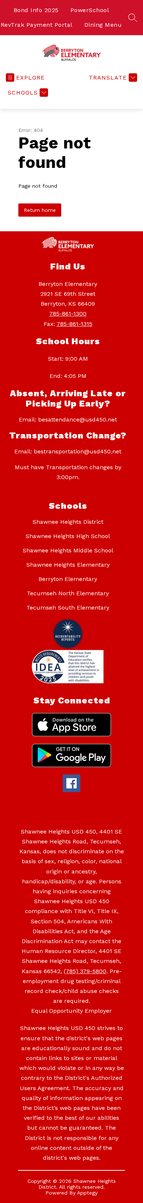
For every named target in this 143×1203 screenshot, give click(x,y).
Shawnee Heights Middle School (68, 550)
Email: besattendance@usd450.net (68, 419)
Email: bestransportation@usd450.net (67, 451)
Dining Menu (103, 24)
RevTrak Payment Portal (37, 24)
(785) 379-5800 (85, 971)
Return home (40, 210)
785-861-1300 (68, 313)
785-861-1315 (74, 323)
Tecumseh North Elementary (68, 593)
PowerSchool (89, 10)
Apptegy (87, 1193)
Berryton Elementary (67, 578)
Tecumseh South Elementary (67, 607)
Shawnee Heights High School (68, 536)
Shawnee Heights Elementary (68, 564)
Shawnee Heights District (68, 521)
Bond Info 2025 (36, 10)
